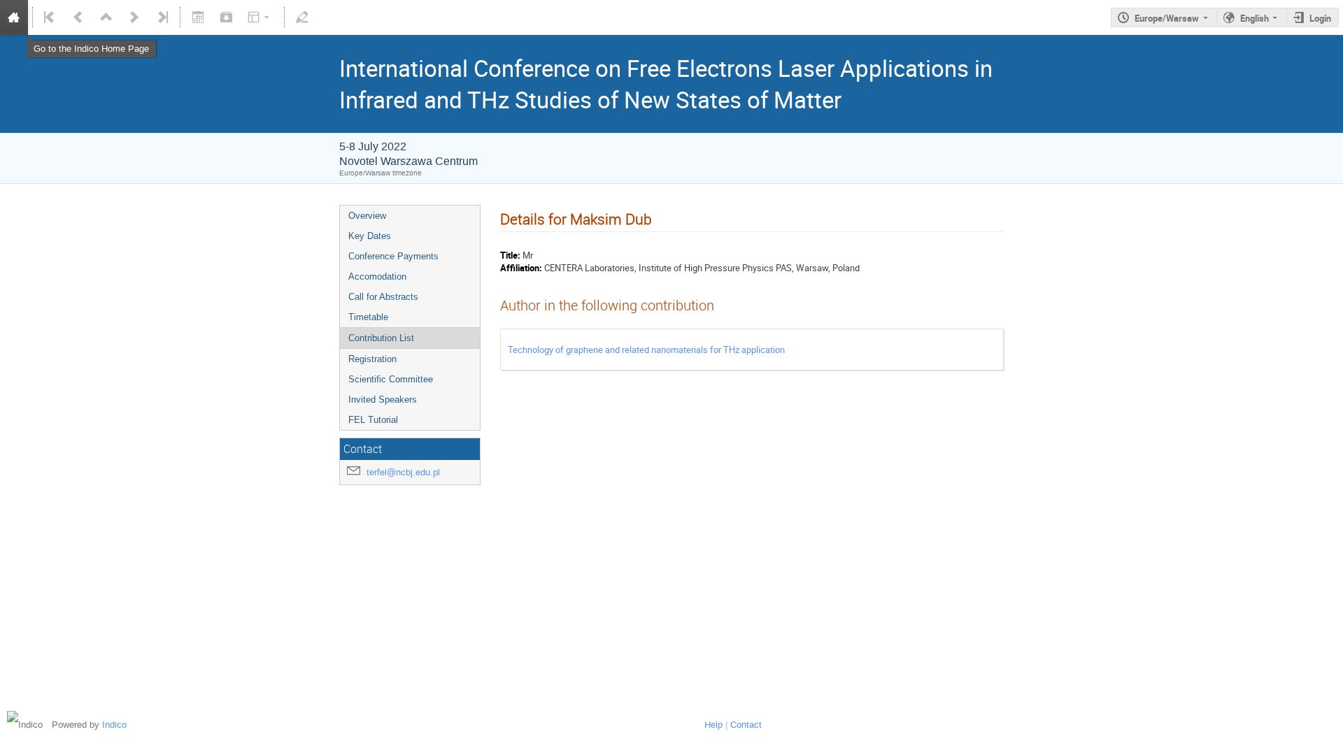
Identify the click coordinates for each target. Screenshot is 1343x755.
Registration (372, 359)
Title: (510, 255)
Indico (114, 725)
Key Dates (369, 236)
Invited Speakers (382, 399)
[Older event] (78, 17)
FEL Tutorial (373, 420)
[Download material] (226, 17)
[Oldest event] (50, 17)
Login (1320, 18)
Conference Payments (393, 256)
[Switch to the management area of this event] (302, 17)
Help (713, 725)
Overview (367, 215)
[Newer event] (134, 17)
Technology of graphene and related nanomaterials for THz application (646, 349)
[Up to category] (106, 17)
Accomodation (377, 276)
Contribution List (381, 338)
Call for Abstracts (383, 297)
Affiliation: (521, 267)
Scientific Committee (390, 379)
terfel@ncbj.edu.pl (403, 472)
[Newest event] (162, 17)
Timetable (368, 317)
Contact (746, 725)
